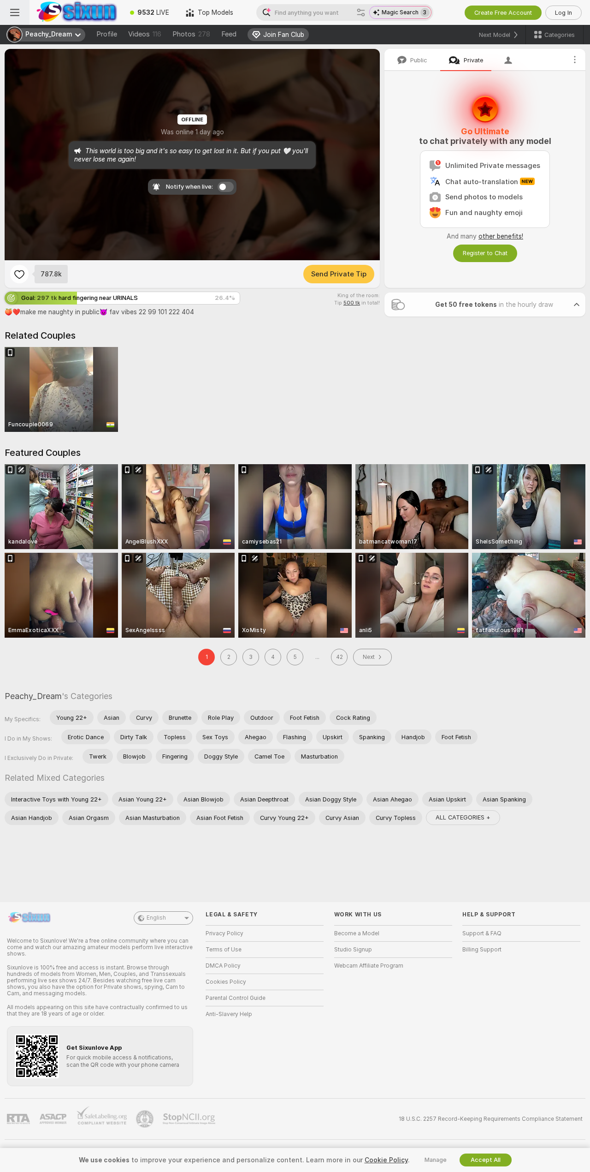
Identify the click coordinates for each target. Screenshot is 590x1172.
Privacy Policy (224, 933)
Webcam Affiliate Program (368, 966)
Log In (563, 12)
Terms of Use (224, 949)
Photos (191, 34)
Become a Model (356, 933)
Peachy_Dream (33, 696)
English (156, 918)
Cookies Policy (226, 982)
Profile (106, 34)
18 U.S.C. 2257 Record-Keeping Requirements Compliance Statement (491, 1119)
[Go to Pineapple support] (145, 1119)
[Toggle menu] (15, 12)
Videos (144, 34)
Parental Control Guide (236, 998)
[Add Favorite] (19, 274)
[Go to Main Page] (76, 12)
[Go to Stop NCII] (190, 1118)
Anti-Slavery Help (229, 1014)
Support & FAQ (482, 933)
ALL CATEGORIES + (463, 817)
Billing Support (482, 949)
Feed (228, 34)
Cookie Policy (386, 1160)
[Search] (360, 12)
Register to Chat (485, 253)
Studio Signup (353, 949)
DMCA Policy (223, 966)
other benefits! (500, 236)
